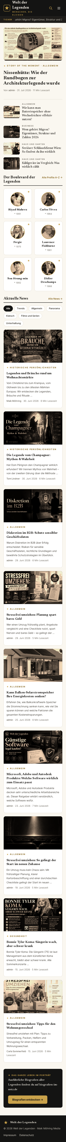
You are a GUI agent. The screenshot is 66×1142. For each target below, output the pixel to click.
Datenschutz (26, 1135)
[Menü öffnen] (58, 8)
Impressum (10, 1135)
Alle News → (55, 298)
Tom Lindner (13, 478)
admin (11, 90)
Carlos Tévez (48, 209)
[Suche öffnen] (50, 8)
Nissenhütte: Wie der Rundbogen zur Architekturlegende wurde (32, 78)
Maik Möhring (14, 400)
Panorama (54, 308)
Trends (21, 308)
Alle (8, 308)
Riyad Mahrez (17, 209)
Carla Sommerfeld (16, 1051)
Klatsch (10, 315)
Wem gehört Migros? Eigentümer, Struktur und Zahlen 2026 (38, 133)
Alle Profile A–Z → (52, 177)
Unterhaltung (13, 323)
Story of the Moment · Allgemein (32, 65)
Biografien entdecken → (27, 1099)
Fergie (17, 242)
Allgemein (36, 308)
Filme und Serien (30, 315)
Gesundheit (18, 936)
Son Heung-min (17, 278)
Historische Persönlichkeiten (33, 367)
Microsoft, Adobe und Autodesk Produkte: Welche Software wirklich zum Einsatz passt (32, 778)
